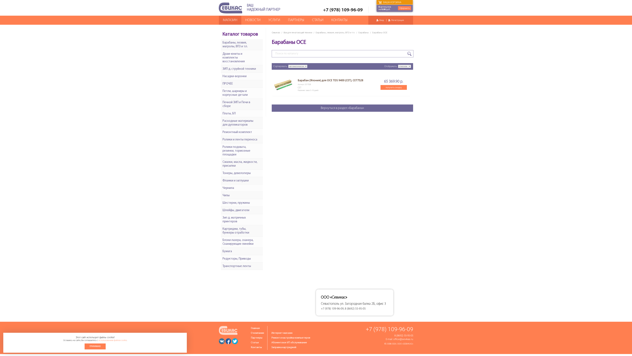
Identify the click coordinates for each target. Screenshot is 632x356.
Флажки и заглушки (236, 180)
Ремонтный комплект (237, 132)
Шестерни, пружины (236, 203)
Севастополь (330, 304)
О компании (257, 333)
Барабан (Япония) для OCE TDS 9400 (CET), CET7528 (330, 80)
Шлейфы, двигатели (236, 210)
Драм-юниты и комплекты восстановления (234, 57)
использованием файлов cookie (112, 340)
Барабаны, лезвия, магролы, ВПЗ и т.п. (335, 32)
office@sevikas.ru (403, 339)
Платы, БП (229, 113)
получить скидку (394, 87)
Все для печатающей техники (298, 32)
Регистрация (397, 20)
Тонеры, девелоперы (237, 173)
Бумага (227, 251)
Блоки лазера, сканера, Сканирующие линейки (238, 242)
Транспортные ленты (237, 266)
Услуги (274, 20)
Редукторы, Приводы (237, 258)
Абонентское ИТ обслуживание (289, 342)
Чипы (226, 195)
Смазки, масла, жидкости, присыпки (240, 164)
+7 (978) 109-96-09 (343, 10)
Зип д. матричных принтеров (234, 219)
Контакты (339, 20)
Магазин (230, 20)
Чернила (228, 188)
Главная (255, 328)
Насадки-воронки (235, 76)
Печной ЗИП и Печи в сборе (236, 104)
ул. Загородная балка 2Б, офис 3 (363, 304)
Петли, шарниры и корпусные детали (235, 93)
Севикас (276, 32)
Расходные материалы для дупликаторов (238, 122)
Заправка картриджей (283, 347)
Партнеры (296, 20)
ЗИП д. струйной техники (239, 69)
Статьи (317, 20)
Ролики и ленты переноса (240, 139)
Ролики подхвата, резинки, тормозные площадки (236, 151)
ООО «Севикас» (405, 344)
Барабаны (363, 32)
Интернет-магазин (281, 333)
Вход (381, 20)
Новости (253, 20)
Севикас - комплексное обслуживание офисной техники (230, 8)
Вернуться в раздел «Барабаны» (342, 108)
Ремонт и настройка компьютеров (290, 338)
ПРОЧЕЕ (228, 83)
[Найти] (409, 54)
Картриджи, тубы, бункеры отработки (236, 230)
